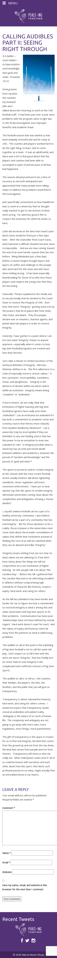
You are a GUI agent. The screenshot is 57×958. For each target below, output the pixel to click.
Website (7, 872)
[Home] (28, 16)
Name (6, 853)
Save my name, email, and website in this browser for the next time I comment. (24, 887)
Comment (8, 807)
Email (6, 862)
